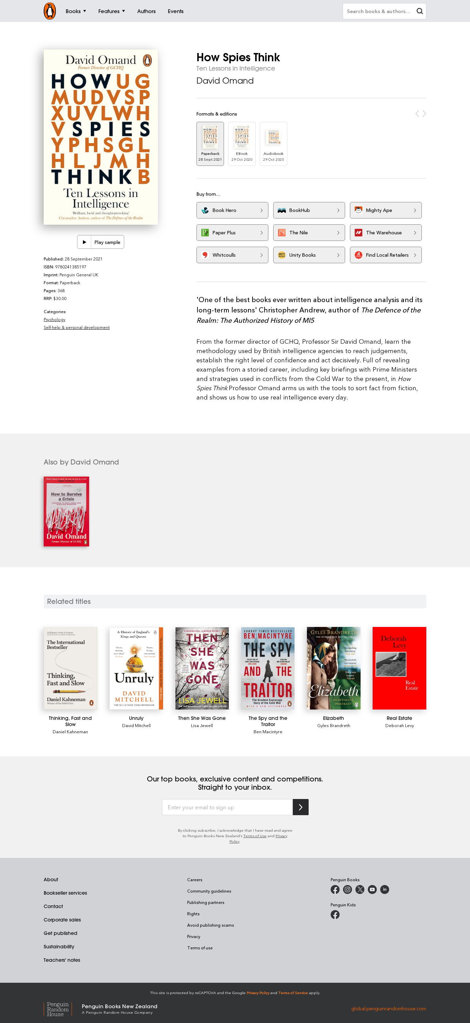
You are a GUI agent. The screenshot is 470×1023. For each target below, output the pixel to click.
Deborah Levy (399, 725)
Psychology (54, 319)
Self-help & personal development (77, 327)
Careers (194, 879)
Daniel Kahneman (70, 731)
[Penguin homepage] (50, 11)
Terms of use (200, 948)
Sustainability (59, 947)
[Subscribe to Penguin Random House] (301, 807)
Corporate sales (62, 920)
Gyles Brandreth (333, 725)
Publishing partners (205, 902)
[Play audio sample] (84, 241)
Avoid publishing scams (210, 925)
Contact (53, 906)
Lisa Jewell (202, 725)
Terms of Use (255, 836)
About (51, 879)
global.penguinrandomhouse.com (388, 1008)
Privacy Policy (258, 992)
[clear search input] (420, 12)
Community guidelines (209, 891)
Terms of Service (293, 992)
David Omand (225, 80)
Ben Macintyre (268, 731)
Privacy (193, 936)
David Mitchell (136, 725)
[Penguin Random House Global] (63, 1008)
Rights (193, 913)
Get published (60, 933)
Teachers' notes (62, 960)
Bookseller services (65, 893)
